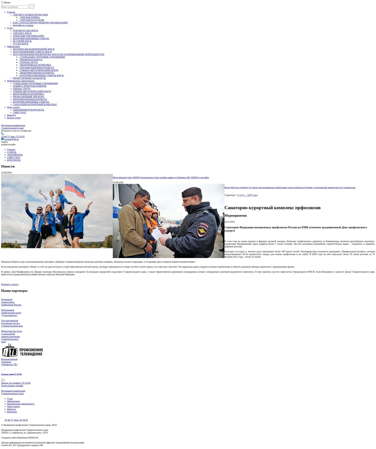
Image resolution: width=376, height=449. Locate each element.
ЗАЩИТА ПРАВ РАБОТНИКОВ (29, 86)
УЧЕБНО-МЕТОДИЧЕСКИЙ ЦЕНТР (32, 91)
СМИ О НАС (19, 112)
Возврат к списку (10, 284)
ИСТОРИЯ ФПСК (22, 41)
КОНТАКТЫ (13, 160)
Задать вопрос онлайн (12, 385)
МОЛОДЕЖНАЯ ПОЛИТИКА (28, 94)
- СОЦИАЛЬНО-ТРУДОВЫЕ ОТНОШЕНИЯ (42, 57)
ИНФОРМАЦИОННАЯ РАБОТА (30, 99)
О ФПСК (11, 152)
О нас (10, 28)
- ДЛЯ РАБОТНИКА (29, 17)
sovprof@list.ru (11, 139)
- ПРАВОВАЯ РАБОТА (30, 59)
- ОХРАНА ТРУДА (28, 62)
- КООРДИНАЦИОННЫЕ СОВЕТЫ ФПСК (41, 75)
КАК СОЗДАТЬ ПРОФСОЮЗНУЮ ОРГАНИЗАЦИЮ (40, 22)
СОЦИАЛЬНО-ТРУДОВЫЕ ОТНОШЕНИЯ (35, 83)
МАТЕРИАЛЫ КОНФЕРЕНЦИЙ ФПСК (33, 49)
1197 (249, 195)
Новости (11, 115)
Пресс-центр (13, 107)
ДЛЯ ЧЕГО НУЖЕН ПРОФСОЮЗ (30, 15)
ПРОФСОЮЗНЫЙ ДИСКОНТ (28, 96)
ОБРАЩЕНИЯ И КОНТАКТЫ (28, 110)
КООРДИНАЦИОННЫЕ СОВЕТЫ (31, 38)
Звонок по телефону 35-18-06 (16, 383)
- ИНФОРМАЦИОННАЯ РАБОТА (36, 73)
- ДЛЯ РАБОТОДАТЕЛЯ (31, 20)
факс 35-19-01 (18, 136)
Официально (13, 46)
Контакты (12, 412)
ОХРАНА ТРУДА (22, 88)
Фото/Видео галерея (23, 25)
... (246, 195)
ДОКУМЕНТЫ (14, 155)
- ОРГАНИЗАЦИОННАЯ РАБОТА (36, 67)
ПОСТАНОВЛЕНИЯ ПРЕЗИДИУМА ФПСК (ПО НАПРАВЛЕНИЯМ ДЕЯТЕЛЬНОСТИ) (58, 54)
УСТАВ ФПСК (20, 44)
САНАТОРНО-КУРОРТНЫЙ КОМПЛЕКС (35, 104)
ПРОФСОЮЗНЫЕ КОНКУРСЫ (29, 78)
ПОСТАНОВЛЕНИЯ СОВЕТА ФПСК (32, 51)
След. (255, 195)
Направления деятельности (20, 81)
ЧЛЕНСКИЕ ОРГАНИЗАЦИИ (28, 36)
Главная (11, 12)
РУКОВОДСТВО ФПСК (25, 30)
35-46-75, (6, 136)
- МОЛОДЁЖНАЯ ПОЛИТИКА (35, 65)
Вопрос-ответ (14, 118)
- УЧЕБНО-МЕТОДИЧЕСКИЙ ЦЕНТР (38, 70)
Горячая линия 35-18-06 (11, 374)
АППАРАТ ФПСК (22, 33)
